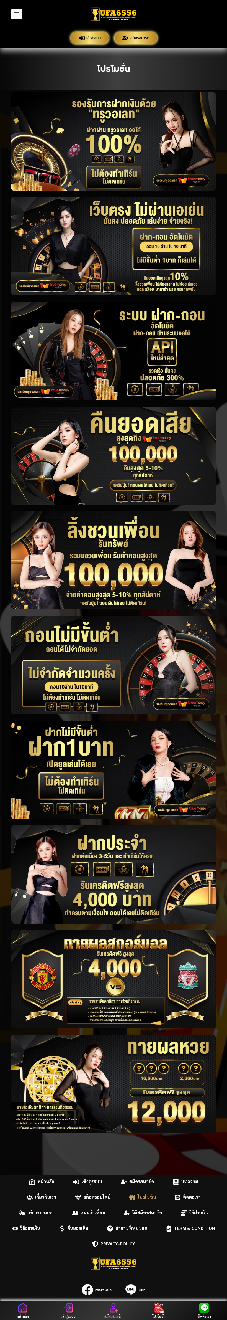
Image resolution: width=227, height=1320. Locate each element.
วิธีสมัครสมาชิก (147, 1213)
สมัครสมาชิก (139, 37)
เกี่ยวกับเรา (45, 1197)
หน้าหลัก (45, 1182)
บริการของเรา (40, 1213)
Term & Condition (194, 1228)
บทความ (189, 1182)
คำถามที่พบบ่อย (131, 1228)
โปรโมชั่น (147, 1197)
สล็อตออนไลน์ (96, 1197)
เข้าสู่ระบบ (93, 37)
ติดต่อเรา (192, 1197)
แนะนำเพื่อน (93, 1213)
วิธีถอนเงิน (30, 1228)
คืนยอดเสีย (77, 1228)
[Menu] (16, 14)
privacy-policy (117, 1244)
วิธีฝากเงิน (199, 1213)
